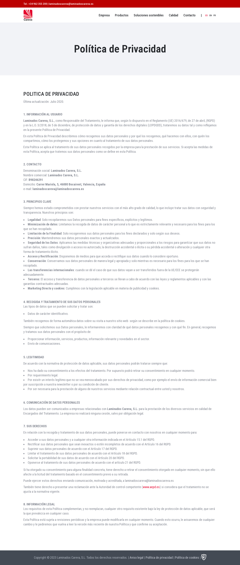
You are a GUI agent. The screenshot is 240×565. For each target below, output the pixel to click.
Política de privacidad (159, 557)
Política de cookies (187, 557)
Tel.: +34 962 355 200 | (36, 3)
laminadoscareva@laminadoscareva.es (71, 3)
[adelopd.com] (203, 559)
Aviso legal (136, 557)
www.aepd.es (151, 487)
